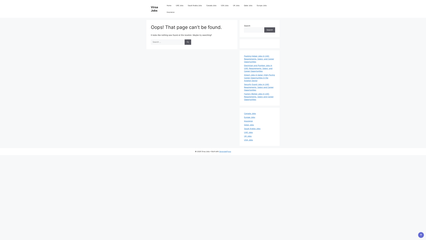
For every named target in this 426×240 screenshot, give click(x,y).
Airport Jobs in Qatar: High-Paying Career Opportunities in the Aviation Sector (259, 78)
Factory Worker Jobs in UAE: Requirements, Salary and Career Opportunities (259, 97)
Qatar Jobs (248, 5)
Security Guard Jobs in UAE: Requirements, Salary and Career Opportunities (259, 87)
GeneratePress (225, 151)
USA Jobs (225, 5)
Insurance (171, 12)
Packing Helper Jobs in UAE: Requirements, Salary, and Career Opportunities (259, 59)
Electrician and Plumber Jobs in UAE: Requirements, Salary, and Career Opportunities (258, 68)
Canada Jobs (211, 5)
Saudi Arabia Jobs (195, 5)
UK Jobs (236, 5)
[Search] (188, 42)
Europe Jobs (262, 5)
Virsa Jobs (154, 9)
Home (169, 5)
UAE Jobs (179, 5)
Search (247, 26)
